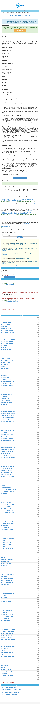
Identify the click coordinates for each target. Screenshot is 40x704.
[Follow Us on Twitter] (23, 10)
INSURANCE (4, 540)
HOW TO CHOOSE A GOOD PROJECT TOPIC (9, 694)
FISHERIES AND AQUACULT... (7, 476)
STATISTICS (4, 654)
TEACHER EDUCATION (6, 661)
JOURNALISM (4, 551)
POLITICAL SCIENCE (6, 603)
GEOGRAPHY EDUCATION (7, 496)
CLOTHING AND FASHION (7, 402)
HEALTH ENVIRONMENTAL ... (7, 510)
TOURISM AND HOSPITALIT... (7, 669)
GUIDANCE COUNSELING (7, 502)
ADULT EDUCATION (5, 324)
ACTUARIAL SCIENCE (6, 322)
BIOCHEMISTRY (4, 364)
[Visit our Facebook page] (21, 10)
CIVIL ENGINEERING (5, 400)
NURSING (3, 589)
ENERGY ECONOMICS (6, 453)
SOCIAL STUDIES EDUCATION (8, 644)
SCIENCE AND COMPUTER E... (8, 633)
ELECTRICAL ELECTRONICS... (8, 447)
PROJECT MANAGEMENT (7, 610)
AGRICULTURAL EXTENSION (7, 337)
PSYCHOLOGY (4, 612)
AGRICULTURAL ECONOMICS (8, 332)
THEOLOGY (3, 667)
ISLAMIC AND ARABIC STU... (7, 548)
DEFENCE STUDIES (5, 426)
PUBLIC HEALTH (5, 618)
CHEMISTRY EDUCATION (6, 392)
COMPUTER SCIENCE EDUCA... (8, 411)
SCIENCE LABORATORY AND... (8, 635)
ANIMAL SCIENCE (5, 352)
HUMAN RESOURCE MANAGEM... (8, 523)
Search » (20, 237)
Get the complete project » (20, 30)
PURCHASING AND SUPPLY (7, 623)
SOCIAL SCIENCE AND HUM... (8, 642)
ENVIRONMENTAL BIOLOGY (7, 460)
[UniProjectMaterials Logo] (20, 5)
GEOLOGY (3, 498)
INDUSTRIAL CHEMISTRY (7, 529)
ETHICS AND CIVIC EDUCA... (7, 470)
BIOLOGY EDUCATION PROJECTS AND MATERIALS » (11, 296)
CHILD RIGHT (4, 396)
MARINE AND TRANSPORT (7, 559)
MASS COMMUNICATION (6, 567)
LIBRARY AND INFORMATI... (7, 555)
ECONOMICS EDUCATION (7, 434)
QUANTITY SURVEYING (6, 627)
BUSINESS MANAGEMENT (7, 385)
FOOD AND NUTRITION (6, 479)
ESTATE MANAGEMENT (6, 468)
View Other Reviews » (20, 265)
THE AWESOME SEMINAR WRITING (8, 695)
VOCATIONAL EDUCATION (7, 675)
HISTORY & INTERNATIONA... (7, 515)
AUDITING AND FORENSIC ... (7, 360)
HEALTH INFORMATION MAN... (8, 512)
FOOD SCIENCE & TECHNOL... (8, 481)
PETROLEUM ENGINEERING (7, 593)
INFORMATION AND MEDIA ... (7, 536)
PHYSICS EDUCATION (6, 601)
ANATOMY (3, 347)
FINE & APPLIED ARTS (6, 474)
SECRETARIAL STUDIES (6, 637)
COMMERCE (4, 404)
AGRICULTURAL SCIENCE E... (8, 343)
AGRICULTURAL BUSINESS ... (8, 330)
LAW (2, 553)
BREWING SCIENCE (5, 375)
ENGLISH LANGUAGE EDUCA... (8, 455)
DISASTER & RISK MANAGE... (8, 430)
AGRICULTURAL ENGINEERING (8, 335)
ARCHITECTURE (5, 356)
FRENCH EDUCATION (6, 487)
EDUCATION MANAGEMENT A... (8, 440)
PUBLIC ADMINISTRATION (7, 616)
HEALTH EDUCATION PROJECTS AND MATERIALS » (11, 301)
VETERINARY (4, 673)
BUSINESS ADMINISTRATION (7, 381)
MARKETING (4, 565)
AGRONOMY (4, 345)
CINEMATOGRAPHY (5, 398)
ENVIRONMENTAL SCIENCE (7, 466)
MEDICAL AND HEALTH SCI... (7, 580)
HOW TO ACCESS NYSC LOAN (7, 690)
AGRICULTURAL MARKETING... (8, 339)
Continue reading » (31, 197)
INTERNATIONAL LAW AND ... (7, 546)
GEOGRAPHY (4, 493)
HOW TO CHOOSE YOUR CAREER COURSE (9, 687)
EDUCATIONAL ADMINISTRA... (8, 443)
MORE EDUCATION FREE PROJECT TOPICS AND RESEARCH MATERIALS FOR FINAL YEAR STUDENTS (20, 183)
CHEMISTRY (4, 390)
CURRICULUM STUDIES (6, 424)
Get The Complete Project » (20, 177)
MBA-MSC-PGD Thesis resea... (8, 680)
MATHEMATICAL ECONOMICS (8, 570)
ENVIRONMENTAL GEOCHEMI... (8, 462)
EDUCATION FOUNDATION (7, 438)
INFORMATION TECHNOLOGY (8, 538)
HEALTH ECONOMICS (6, 506)
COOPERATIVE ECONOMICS (7, 415)
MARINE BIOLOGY (5, 561)
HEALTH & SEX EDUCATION (7, 504)
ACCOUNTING (4, 318)
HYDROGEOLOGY (5, 527)
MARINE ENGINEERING (6, 563)
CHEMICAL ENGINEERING (7, 388)
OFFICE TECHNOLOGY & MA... (8, 591)
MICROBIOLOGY (5, 584)
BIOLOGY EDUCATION (6, 368)
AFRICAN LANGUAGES (6, 328)
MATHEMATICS (4, 572)
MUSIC (2, 587)
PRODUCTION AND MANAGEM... (8, 608)
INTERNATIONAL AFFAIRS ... (7, 544)
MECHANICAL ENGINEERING (7, 578)
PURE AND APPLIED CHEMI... (7, 625)
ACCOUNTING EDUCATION (7, 320)
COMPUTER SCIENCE (6, 409)
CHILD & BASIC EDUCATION (7, 394)
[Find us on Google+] (25, 10)
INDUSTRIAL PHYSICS (6, 534)
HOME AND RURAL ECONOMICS (8, 517)
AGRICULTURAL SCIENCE (7, 341)
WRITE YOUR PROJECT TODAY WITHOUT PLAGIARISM (11, 689)
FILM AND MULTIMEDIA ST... (7, 472)
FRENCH (3, 485)
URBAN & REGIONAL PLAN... (7, 671)
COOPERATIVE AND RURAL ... (8, 413)
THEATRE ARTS (4, 665)
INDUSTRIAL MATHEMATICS (7, 531)
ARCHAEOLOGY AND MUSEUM (8, 354)
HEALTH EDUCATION (6, 508)
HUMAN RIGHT (4, 525)
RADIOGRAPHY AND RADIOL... (8, 629)
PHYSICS (3, 599)
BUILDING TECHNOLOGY (6, 379)
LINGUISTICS (4, 557)
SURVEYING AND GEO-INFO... (8, 656)
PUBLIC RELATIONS (5, 620)
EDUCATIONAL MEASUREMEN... (8, 445)
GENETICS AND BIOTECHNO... (8, 491)
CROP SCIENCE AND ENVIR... (8, 421)
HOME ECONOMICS (5, 519)
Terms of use (25, 700)
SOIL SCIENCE (4, 648)
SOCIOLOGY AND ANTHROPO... (8, 646)
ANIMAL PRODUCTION (6, 349)
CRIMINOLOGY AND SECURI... (8, 417)
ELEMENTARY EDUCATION (7, 451)
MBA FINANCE (4, 576)
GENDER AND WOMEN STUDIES (8, 489)
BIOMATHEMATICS (5, 371)
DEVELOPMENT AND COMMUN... (8, 428)
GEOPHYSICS (4, 500)
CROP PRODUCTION (5, 419)
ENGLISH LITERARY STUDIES (8, 457)
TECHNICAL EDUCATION (6, 663)
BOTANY (3, 373)
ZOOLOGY (3, 678)
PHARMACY (4, 595)
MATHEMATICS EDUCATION (7, 574)
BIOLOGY (3, 366)
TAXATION (3, 659)
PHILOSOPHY (4, 597)
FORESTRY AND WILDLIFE (7, 483)
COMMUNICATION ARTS (6, 407)
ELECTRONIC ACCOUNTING (7, 449)
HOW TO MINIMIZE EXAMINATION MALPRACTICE (10, 692)
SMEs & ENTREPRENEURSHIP (8, 639)
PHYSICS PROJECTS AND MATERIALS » (10, 284)
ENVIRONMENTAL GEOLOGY (7, 464)
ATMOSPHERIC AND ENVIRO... (8, 358)
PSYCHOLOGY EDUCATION (7, 614)
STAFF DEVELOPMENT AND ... (8, 652)
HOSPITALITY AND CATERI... (7, 521)
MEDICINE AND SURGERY (7, 582)
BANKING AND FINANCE (6, 362)
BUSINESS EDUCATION (6, 383)
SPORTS (3, 650)
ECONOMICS (4, 432)
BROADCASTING (5, 377)
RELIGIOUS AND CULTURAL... (8, 631)
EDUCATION (4, 436)
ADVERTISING (4, 326)
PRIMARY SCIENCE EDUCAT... (8, 606)
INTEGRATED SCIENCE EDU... (8, 542)
